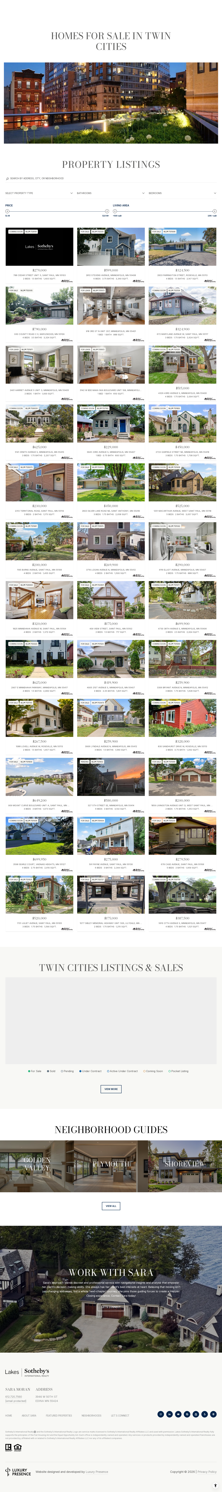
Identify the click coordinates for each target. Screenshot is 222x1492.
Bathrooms (84, 193)
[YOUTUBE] (178, 1414)
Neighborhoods (91, 1415)
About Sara (29, 1415)
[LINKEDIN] (169, 1414)
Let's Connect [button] (111, 1307)
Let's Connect (120, 1415)
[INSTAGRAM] (160, 1414)
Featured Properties (59, 1415)
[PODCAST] (213, 1414)
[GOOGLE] (187, 1414)
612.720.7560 (13, 1396)
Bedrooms (155, 193)
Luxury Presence (97, 1471)
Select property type (19, 193)
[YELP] (204, 1414)
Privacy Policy (207, 1471)
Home (8, 1415)
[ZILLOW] (196, 1414)
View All (111, 1206)
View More (111, 1089)
